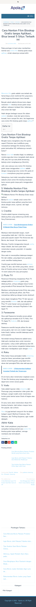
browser (4, 173)
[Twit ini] (6, 442)
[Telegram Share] (12, 442)
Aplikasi (16, 472)
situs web (10, 154)
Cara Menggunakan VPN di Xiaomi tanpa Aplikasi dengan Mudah (27, 481)
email (30, 348)
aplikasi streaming (28, 472)
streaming (17, 281)
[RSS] (18, 2)
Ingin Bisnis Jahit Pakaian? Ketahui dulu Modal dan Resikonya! (22, 459)
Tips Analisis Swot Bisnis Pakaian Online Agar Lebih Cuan (21, 465)
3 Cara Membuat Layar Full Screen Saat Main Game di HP (8, 481)
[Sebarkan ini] (2, 442)
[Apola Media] (18, 7)
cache (32, 244)
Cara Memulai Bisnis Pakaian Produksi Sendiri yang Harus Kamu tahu (23, 452)
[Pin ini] (9, 442)
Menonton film (6, 93)
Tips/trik (11, 472)
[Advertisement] (18, 73)
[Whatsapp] (15, 442)
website (4, 116)
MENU (31, 16)
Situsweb (6, 474)
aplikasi (4, 53)
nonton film (14, 50)
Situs (3, 411)
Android (13, 321)
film (10, 104)
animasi (29, 264)
